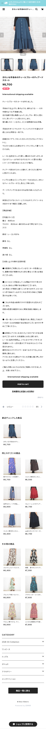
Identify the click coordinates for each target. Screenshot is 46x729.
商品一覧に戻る (23, 690)
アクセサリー (7, 672)
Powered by (20, 706)
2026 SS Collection (10, 642)
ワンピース (6, 649)
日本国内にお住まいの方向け (23, 391)
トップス (5, 657)
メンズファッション (9, 679)
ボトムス (5, 664)
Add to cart (23, 384)
